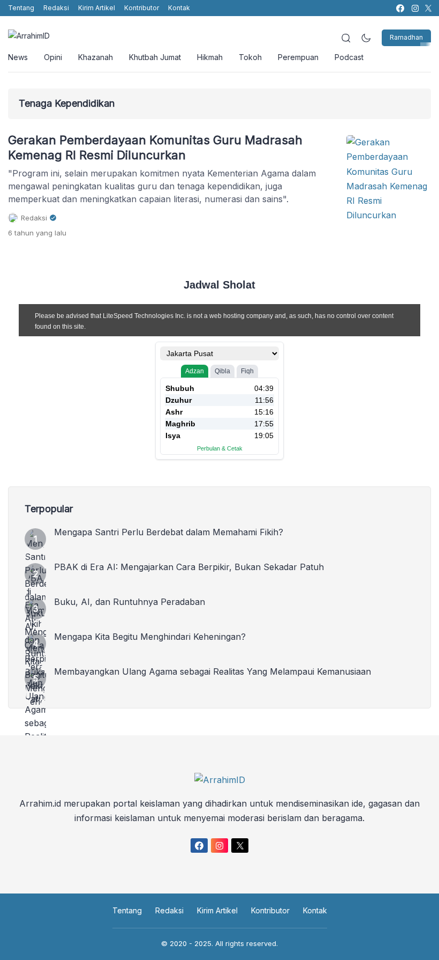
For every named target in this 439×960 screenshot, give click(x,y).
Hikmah (210, 57)
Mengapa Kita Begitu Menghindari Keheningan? (150, 636)
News (18, 57)
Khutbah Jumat (155, 57)
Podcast (349, 57)
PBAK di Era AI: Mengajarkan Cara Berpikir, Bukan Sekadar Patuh (189, 567)
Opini (53, 57)
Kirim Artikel (96, 8)
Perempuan (298, 57)
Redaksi (56, 8)
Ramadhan (406, 37)
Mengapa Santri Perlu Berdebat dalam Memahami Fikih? (168, 532)
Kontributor (141, 8)
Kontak (179, 8)
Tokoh (250, 57)
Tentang (21, 8)
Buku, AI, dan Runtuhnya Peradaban (129, 601)
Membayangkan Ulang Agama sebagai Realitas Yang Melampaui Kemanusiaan (212, 671)
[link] (400, 8)
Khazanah (95, 57)
